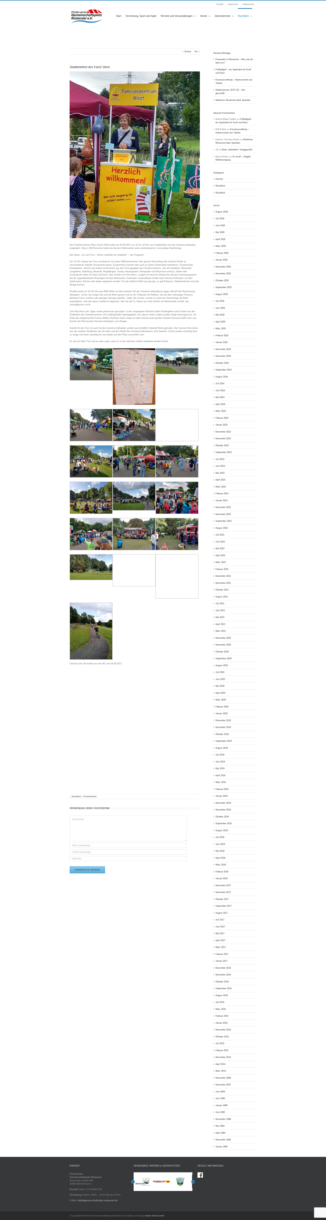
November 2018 (223, 809)
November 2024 (223, 356)
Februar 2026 (221, 253)
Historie (219, 179)
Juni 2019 (220, 761)
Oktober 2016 (222, 981)
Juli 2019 (219, 754)
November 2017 (223, 892)
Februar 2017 (221, 954)
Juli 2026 (219, 218)
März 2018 (220, 864)
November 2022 (223, 514)
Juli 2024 (219, 383)
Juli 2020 (219, 672)
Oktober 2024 (222, 363)
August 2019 (221, 748)
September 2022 (223, 521)
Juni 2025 (220, 308)
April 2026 (220, 239)
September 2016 (223, 988)
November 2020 (223, 644)
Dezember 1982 (223, 1139)
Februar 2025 (221, 335)
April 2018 (220, 858)
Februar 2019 (221, 789)
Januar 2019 (221, 796)
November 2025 (223, 273)
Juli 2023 (219, 459)
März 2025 (220, 328)
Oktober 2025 (222, 280)
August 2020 (221, 665)
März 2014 (220, 1071)
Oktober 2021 (222, 589)
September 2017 (223, 906)
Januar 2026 (221, 259)
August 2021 (221, 596)
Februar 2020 (221, 706)
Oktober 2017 (222, 899)
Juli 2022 (219, 534)
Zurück (187, 51)
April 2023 (220, 479)
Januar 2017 (221, 961)
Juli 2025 (219, 301)
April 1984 (220, 1133)
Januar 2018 (221, 878)
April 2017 (220, 940)
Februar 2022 (221, 569)
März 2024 (220, 411)
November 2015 (223, 1029)
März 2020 (220, 699)
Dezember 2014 (223, 1057)
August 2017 (221, 913)
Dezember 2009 (223, 1078)
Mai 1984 (219, 1126)
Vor (196, 51)
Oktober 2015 (222, 1036)
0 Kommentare (90, 796)
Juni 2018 (220, 844)
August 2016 (221, 995)
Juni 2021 (220, 610)
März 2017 (220, 947)
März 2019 (220, 782)
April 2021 (220, 624)
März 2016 (220, 1009)
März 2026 (220, 246)
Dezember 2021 (223, 576)
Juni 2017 (220, 926)
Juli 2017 (219, 919)
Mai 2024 (219, 397)
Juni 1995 (220, 1098)
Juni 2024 (220, 390)
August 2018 (221, 830)
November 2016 (223, 974)
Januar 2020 (221, 713)
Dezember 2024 (223, 349)
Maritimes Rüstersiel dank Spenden (232, 100)
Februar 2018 (221, 871)
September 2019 (223, 741)
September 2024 (223, 369)
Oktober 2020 (222, 651)
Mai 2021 (219, 617)
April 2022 (220, 555)
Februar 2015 (221, 1050)
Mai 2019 (219, 768)
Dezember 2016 (223, 968)
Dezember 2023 (223, 431)
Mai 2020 (219, 686)
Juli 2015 (219, 1043)
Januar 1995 (221, 1105)
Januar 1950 (221, 1146)
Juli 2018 (219, 837)
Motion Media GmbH (154, 1216)
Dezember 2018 (223, 803)
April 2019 (220, 775)
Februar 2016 (221, 1016)
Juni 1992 (220, 1112)
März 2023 (220, 486)
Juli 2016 (219, 1002)
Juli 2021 (219, 603)
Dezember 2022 (223, 507)
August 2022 (221, 528)
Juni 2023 (220, 466)
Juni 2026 (220, 225)
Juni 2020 (220, 679)
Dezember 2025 (223, 266)
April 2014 (220, 1064)
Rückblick (76, 796)
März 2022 (220, 562)
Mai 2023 (219, 473)
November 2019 (223, 727)
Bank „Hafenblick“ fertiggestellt (237, 149)
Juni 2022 (220, 541)
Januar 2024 (221, 424)
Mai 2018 (219, 851)
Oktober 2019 (222, 734)
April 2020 (220, 693)
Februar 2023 (221, 493)
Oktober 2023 (222, 445)
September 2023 (223, 452)
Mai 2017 (219, 933)
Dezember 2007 (223, 1084)
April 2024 (220, 404)
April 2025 (220, 321)
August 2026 (221, 211)
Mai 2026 (219, 232)
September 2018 (223, 823)
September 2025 (223, 287)
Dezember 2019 (223, 720)
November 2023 (223, 438)
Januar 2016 (221, 1023)
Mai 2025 (219, 314)
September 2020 (223, 658)
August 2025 (221, 294)
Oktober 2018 (222, 816)
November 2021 (223, 583)
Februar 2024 (221, 418)
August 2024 (221, 376)
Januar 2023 (221, 500)
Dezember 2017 (223, 885)
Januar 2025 (221, 342)
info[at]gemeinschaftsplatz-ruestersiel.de (97, 1200)
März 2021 (220, 631)
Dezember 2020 (223, 638)
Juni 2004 (220, 1091)
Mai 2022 (219, 548)
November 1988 (223, 1119)
